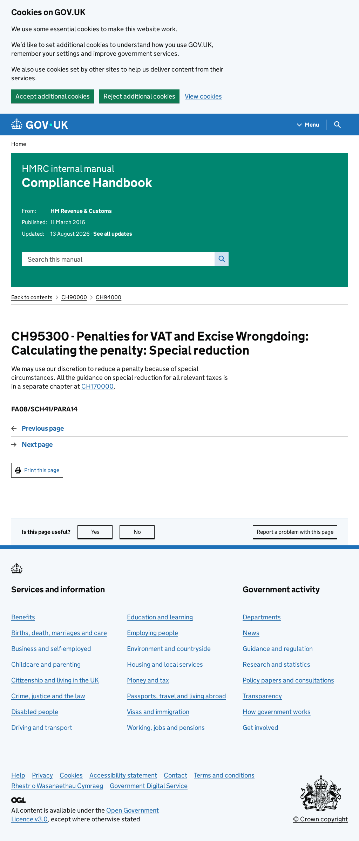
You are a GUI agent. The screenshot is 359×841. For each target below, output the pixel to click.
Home (18, 144)
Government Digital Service (149, 786)
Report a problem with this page (295, 532)
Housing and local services (165, 664)
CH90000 (74, 297)
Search (222, 259)
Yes (102, 532)
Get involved (260, 728)
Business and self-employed (51, 649)
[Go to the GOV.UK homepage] (39, 124)
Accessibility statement (123, 775)
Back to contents (31, 297)
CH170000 (97, 386)
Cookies (71, 775)
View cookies (203, 96)
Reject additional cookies (139, 96)
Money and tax (148, 680)
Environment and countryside (169, 649)
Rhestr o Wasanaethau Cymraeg (57, 786)
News (251, 633)
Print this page (41, 470)
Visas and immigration (158, 712)
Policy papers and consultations (288, 680)
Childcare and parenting (46, 664)
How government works (277, 712)
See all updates (112, 233)
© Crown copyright (320, 819)
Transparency (262, 696)
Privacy (42, 775)
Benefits (23, 617)
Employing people (152, 633)
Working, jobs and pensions (166, 728)
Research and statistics (276, 664)
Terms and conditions (224, 775)
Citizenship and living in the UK (55, 680)
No (144, 532)
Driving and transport (41, 728)
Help (18, 775)
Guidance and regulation (278, 649)
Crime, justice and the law (48, 696)
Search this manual (55, 259)
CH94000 (108, 297)
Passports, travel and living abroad (176, 696)
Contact (175, 775)
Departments (262, 617)
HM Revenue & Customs (81, 211)
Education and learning (160, 617)
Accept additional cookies (52, 96)
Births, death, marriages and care (59, 633)
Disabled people (34, 712)
